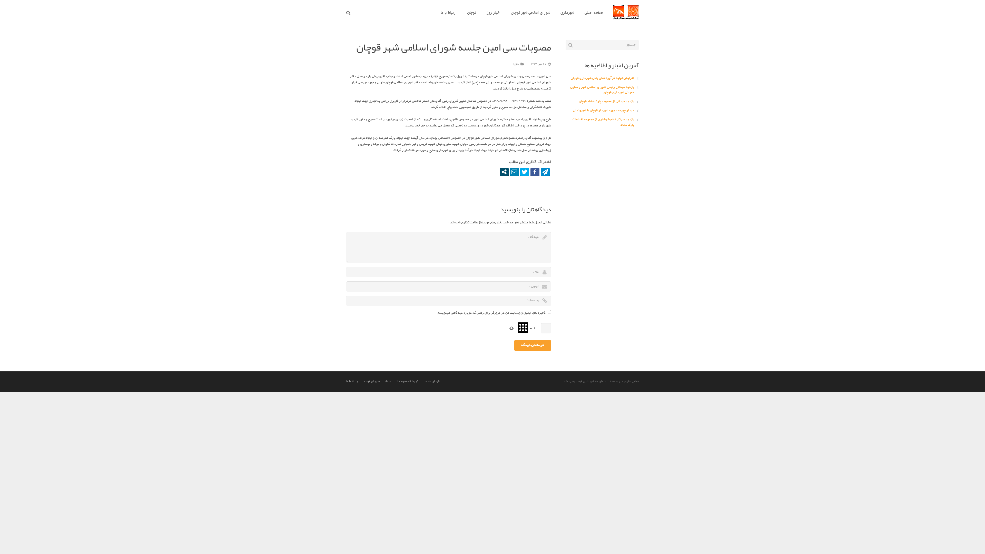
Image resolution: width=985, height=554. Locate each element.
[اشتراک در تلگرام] (545, 172)
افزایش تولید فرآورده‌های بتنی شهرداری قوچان (602, 78)
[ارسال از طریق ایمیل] (514, 172)
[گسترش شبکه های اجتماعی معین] (504, 172)
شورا (516, 64)
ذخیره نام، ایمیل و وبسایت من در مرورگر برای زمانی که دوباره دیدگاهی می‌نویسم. (491, 313)
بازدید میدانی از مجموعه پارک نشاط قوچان (606, 102)
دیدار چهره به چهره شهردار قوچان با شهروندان (603, 111)
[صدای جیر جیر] (524, 172)
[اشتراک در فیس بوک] (534, 172)
